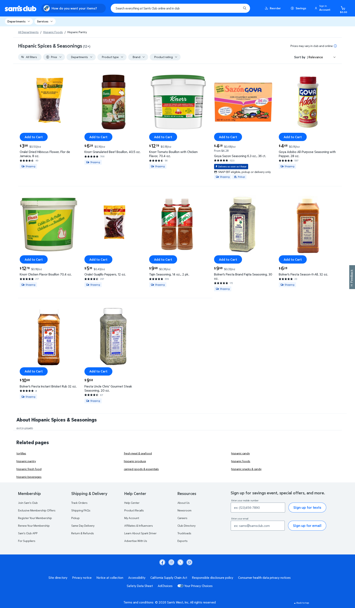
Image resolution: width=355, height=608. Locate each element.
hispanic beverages (28, 477)
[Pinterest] (189, 562)
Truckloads (184, 533)
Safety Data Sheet (140, 585)
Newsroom (184, 510)
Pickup (75, 518)
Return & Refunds (82, 533)
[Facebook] (162, 562)
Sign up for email (307, 525)
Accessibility (136, 577)
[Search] (244, 8)
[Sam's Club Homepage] (20, 8)
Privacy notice (82, 577)
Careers (182, 518)
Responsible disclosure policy (212, 577)
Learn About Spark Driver (140, 533)
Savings (301, 8)
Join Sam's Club (28, 503)
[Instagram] (171, 562)
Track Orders (79, 503)
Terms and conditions (138, 602)
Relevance (316, 57)
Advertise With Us (135, 541)
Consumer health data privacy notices (264, 577)
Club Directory (187, 525)
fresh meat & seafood (138, 453)
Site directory (57, 577)
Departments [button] (16, 21)
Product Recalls (134, 510)
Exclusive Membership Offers (36, 510)
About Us (184, 503)
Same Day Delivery (83, 525)
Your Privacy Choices (198, 585)
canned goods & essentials (141, 469)
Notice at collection (110, 577)
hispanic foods (240, 461)
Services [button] (42, 21)
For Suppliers (26, 541)
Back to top (302, 602)
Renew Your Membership (34, 525)
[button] (323, 8)
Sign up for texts (307, 507)
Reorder (275, 8)
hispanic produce (135, 461)
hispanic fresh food (28, 469)
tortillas (21, 453)
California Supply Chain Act (168, 577)
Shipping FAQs (80, 510)
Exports (183, 541)
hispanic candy (240, 453)
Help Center (131, 503)
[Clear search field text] (235, 8)
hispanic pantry (26, 461)
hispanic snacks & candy (246, 469)
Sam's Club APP (28, 533)
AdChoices (165, 585)
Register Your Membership (35, 518)
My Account (131, 518)
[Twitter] (180, 562)
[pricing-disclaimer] (335, 46)
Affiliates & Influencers (138, 525)
